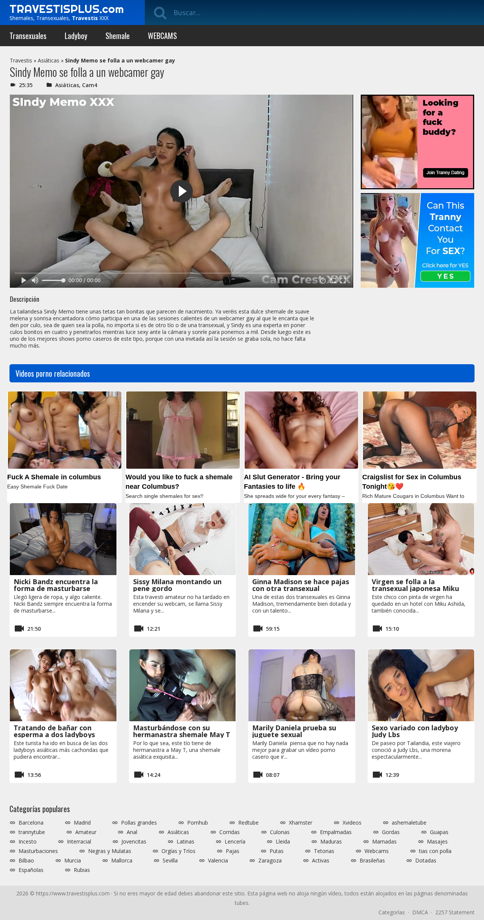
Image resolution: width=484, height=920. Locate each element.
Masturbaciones (38, 851)
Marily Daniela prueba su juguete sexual (294, 731)
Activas (320, 861)
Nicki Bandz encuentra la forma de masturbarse (56, 585)
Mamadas (384, 842)
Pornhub (197, 823)
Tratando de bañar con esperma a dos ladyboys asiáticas (54, 734)
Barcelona (31, 823)
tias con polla (435, 851)
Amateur (85, 832)
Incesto (28, 842)
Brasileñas (372, 861)
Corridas (229, 832)
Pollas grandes (139, 823)
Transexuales (28, 35)
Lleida (283, 842)
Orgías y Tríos (178, 851)
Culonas (280, 832)
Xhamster (300, 823)
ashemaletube (409, 823)
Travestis (21, 60)
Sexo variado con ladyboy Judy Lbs (415, 731)
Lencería (235, 842)
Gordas (391, 832)
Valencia (218, 861)
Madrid (82, 823)
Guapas (439, 832)
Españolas (31, 870)
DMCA (420, 912)
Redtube (248, 823)
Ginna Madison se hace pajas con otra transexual (300, 585)
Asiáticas (48, 60)
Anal (132, 832)
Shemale (117, 35)
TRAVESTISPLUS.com (66, 8)
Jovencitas (133, 842)
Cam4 (89, 85)
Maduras (331, 842)
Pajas (232, 851)
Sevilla (170, 861)
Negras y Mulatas (109, 851)
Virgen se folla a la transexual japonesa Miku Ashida (415, 588)
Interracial (79, 842)
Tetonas (324, 851)
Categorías (392, 912)
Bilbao (26, 861)
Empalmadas (336, 832)
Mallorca (121, 861)
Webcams (377, 851)
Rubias (82, 870)
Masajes (437, 842)
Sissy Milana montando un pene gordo (177, 585)
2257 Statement (455, 912)
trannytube (32, 832)
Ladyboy (76, 35)
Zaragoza (270, 861)
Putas (277, 851)
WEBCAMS (162, 35)
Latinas (185, 842)
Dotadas (425, 861)
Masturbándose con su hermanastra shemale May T (181, 731)
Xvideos (352, 823)
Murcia (72, 861)
